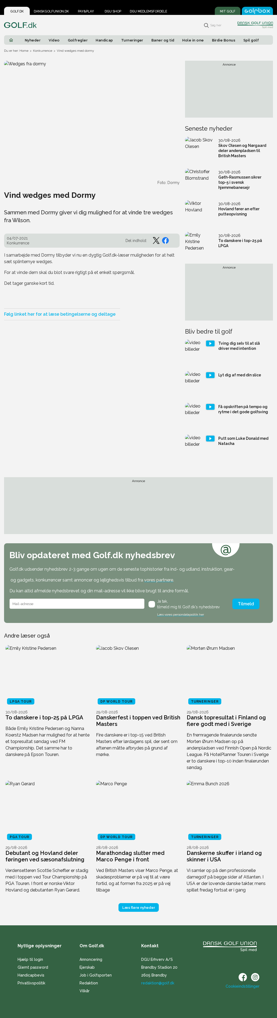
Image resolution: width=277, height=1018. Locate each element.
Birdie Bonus (224, 40)
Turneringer (132, 40)
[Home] (11, 40)
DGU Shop (113, 11)
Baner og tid (162, 40)
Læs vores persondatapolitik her (180, 614)
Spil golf (251, 40)
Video (54, 40)
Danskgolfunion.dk (51, 11)
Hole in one (193, 40)
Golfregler (78, 40)
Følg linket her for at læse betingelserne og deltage (60, 314)
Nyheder (33, 40)
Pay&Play (86, 11)
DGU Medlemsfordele (148, 11)
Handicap (104, 40)
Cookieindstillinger (242, 986)
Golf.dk (17, 11)
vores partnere (158, 580)
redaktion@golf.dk (157, 983)
